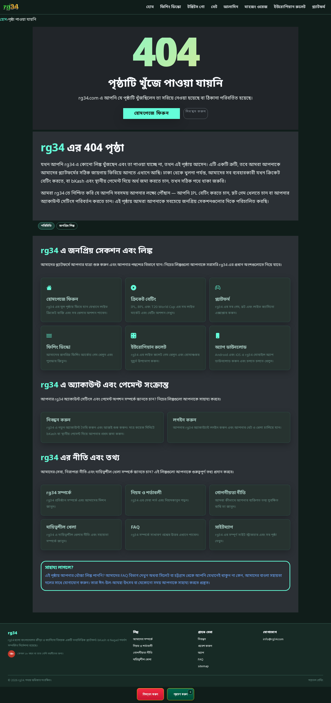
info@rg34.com (273, 639)
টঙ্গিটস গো (196, 7)
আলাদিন (231, 7)
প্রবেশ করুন (205, 646)
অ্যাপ (201, 653)
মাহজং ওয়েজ (256, 7)
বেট (214, 7)
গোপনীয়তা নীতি (142, 653)
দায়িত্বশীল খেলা (142, 660)
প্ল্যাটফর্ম (318, 7)
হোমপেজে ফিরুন (151, 113)
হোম (150, 7)
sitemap (203, 666)
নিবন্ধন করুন (196, 111)
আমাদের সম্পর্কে (143, 639)
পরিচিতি (46, 226)
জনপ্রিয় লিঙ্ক (67, 226)
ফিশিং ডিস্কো (170, 7)
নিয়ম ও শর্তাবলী (142, 646)
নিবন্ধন (202, 639)
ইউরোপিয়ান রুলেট (290, 7)
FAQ (200, 660)
